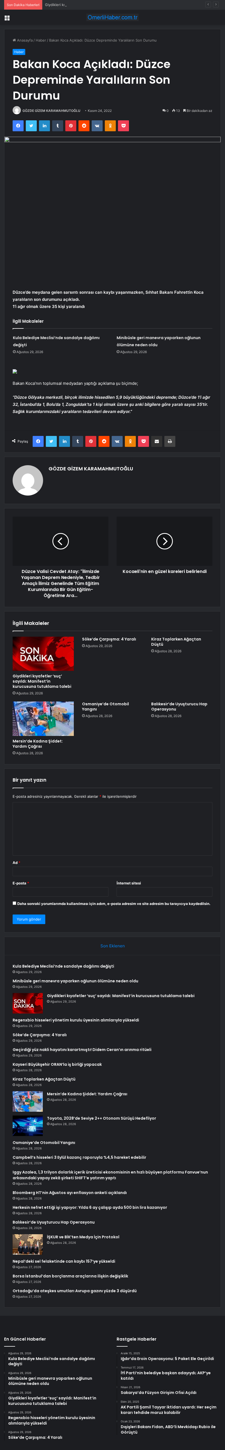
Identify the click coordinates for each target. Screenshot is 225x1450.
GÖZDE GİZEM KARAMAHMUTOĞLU (51, 111)
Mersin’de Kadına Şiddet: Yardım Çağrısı (38, 743)
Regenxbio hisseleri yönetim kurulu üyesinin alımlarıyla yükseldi (76, 1020)
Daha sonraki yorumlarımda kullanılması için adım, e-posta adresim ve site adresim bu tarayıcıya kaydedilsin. (113, 903)
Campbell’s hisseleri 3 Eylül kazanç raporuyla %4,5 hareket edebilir (79, 1157)
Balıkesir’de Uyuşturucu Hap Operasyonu (179, 706)
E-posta (21, 883)
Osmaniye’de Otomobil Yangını (105, 706)
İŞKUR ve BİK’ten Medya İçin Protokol (83, 1237)
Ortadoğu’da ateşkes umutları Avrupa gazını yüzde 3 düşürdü (75, 1291)
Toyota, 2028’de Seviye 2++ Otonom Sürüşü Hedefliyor (101, 1118)
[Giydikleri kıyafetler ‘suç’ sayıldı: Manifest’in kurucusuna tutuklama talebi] (43, 654)
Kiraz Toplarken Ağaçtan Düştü (176, 641)
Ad (16, 862)
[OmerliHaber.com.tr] (112, 17)
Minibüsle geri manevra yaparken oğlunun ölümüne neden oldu (75, 981)
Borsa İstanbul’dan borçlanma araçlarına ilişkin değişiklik (70, 1276)
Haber (41, 40)
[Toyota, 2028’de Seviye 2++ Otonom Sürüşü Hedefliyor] (28, 1126)
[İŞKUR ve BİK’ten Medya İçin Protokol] (28, 1244)
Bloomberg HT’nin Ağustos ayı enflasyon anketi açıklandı (70, 1192)
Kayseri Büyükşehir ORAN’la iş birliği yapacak (57, 1064)
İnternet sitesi (129, 883)
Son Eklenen (112, 945)
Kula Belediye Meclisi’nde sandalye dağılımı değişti (63, 966)
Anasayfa (24, 40)
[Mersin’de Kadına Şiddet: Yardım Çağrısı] (43, 718)
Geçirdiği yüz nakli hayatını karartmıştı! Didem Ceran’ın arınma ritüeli (82, 1049)
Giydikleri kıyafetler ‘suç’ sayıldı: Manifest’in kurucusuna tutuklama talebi (106, 4)
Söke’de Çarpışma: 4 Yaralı (109, 639)
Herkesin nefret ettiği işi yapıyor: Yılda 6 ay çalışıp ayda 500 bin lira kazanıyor (90, 1207)
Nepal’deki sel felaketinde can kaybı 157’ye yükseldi (64, 1261)
